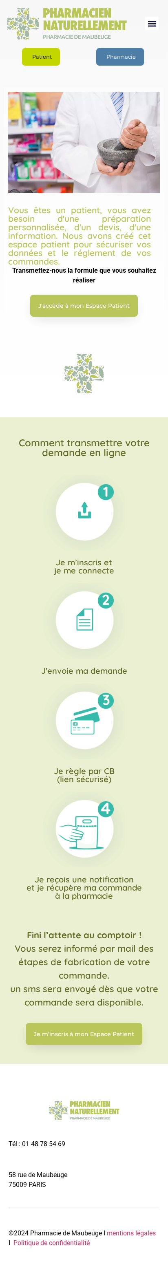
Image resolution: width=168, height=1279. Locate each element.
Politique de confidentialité (51, 1243)
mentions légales (131, 1233)
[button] (152, 23)
